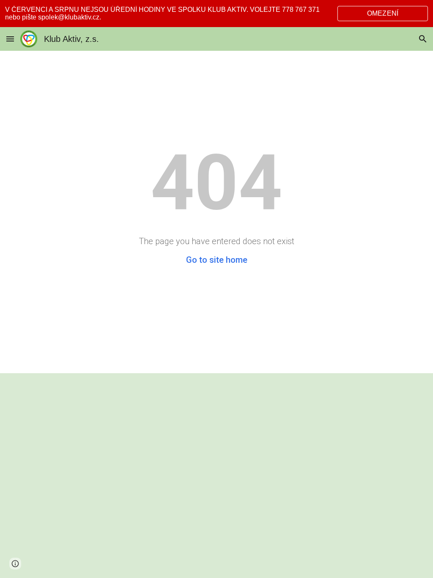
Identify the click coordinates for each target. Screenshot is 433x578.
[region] (216, 13)
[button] (10, 38)
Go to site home (216, 260)
